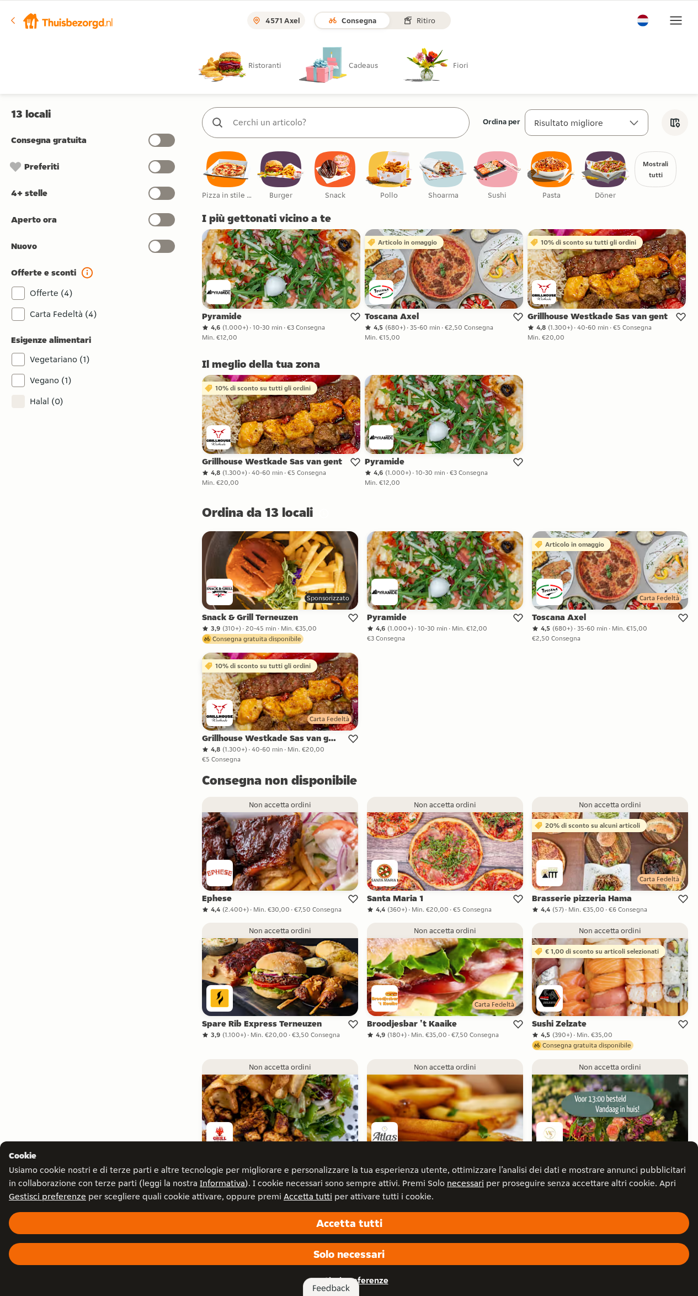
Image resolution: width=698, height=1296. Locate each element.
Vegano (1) (51, 380)
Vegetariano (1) (60, 359)
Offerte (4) (51, 293)
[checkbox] (227, 175)
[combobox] (347, 122)
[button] (61, 20)
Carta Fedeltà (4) (63, 314)
